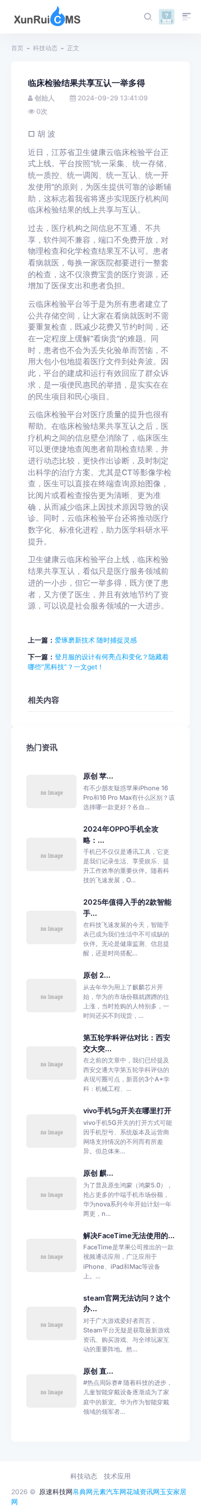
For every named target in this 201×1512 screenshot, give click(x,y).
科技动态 (45, 48)
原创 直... (98, 1371)
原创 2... (97, 975)
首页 (17, 48)
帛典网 (83, 1491)
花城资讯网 (143, 1491)
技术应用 (117, 1476)
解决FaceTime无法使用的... (129, 1235)
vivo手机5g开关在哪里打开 (127, 1111)
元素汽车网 (109, 1491)
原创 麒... (98, 1173)
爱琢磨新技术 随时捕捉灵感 (96, 640)
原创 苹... (98, 776)
